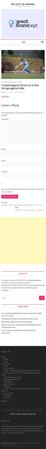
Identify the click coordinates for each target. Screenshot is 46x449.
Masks (6, 366)
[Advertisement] (23, 240)
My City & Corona (7, 443)
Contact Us (7, 398)
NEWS (6, 359)
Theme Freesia (26, 443)
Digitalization (8, 382)
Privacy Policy (8, 393)
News (20, 81)
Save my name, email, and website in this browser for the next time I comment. (22, 190)
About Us (4, 391)
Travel (6, 361)
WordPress (34, 443)
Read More (5, 96)
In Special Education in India (13, 377)
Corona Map (5, 364)
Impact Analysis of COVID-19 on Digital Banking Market (22, 373)
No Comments (20, 92)
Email (3, 161)
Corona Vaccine (9, 368)
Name (3, 149)
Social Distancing (9, 384)
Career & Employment (9, 81)
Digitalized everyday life (11, 379)
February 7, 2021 (8, 92)
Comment (5, 119)
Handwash (7, 386)
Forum (3, 375)
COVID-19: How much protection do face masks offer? (22, 370)
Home (3, 357)
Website (4, 172)
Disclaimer (7, 395)
